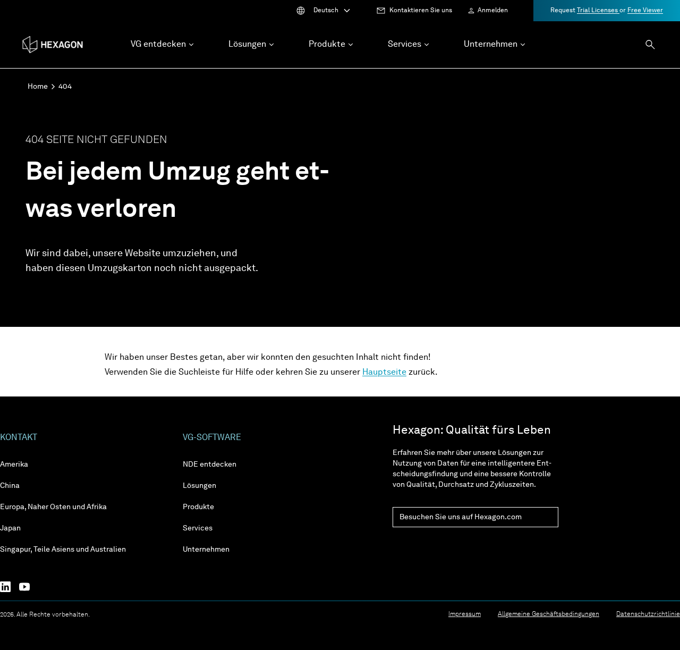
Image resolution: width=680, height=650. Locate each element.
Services (197, 528)
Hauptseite (384, 372)
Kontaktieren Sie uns (420, 10)
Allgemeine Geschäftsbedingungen (548, 614)
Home (38, 86)
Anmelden (493, 10)
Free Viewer (645, 10)
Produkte (198, 507)
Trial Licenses (598, 10)
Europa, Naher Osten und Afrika (53, 507)
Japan (10, 528)
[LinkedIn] (9, 586)
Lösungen (199, 485)
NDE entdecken (209, 464)
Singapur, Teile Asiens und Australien (63, 549)
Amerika (14, 464)
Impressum (464, 614)
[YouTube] (28, 586)
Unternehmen (206, 549)
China (10, 485)
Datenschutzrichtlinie (648, 614)
